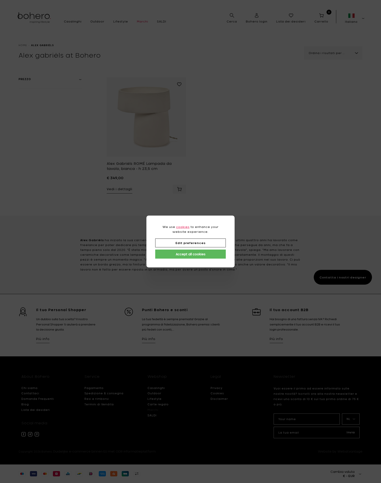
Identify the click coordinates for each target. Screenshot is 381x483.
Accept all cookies (190, 254)
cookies (183, 227)
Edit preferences (190, 243)
